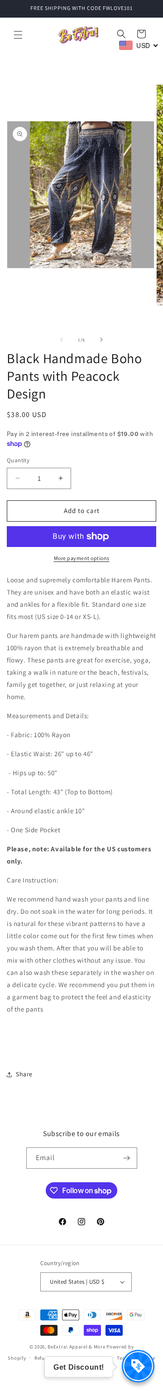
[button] (18, 35)
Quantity (18, 460)
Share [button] (24, 1074)
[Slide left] (62, 340)
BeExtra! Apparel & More (76, 1346)
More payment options (82, 558)
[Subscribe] (127, 1158)
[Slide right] (101, 340)
